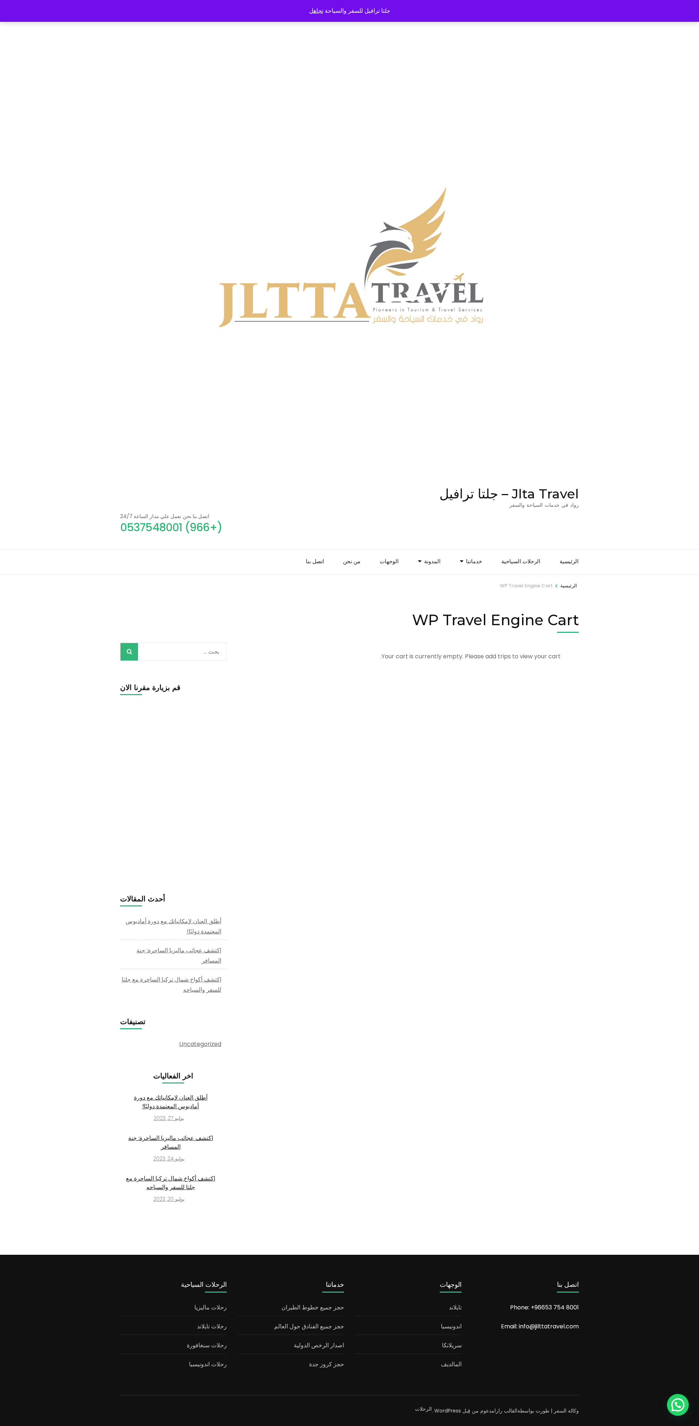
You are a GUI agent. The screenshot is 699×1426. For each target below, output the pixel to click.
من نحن (351, 561)
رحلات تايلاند (212, 1326)
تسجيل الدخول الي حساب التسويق (289, 588)
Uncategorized (200, 1044)
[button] (678, 1405)
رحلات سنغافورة (207, 1345)
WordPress (447, 1410)
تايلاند (455, 1307)
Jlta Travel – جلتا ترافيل (509, 494)
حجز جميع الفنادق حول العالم (309, 1326)
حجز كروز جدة (326, 1364)
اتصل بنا (315, 561)
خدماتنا (474, 561)
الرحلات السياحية (520, 561)
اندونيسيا (451, 1326)
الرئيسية (569, 561)
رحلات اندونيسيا (208, 1364)
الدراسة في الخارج (449, 640)
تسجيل (318, 602)
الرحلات (423, 1408)
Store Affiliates (412, 584)
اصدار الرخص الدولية (319, 1345)
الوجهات (389, 561)
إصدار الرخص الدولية (447, 626)
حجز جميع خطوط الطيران (312, 1307)
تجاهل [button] (316, 11)
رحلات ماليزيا (210, 1307)
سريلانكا (452, 1345)
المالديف (451, 1364)
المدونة (432, 561)
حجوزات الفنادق (452, 598)
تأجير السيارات (453, 612)
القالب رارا (505, 1410)
